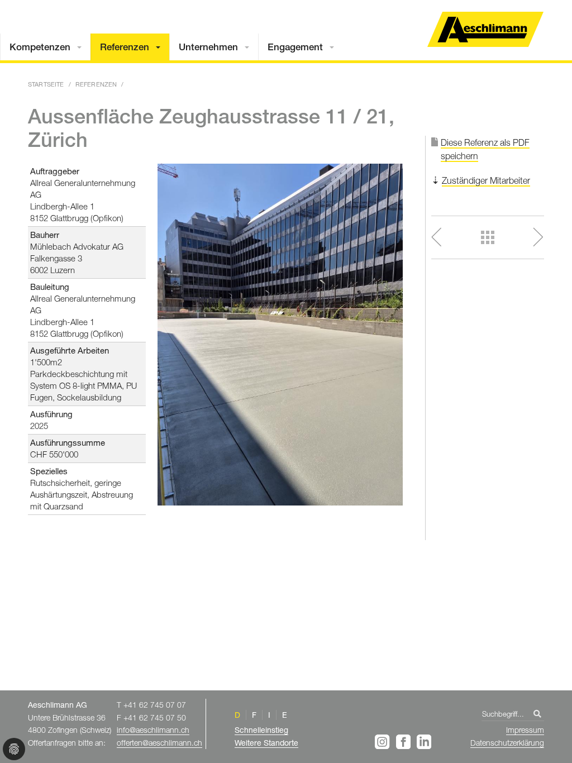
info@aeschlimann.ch (153, 730)
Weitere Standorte (266, 742)
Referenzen (124, 47)
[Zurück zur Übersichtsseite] (488, 237)
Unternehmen (208, 47)
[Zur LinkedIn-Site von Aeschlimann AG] (424, 742)
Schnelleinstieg (261, 730)
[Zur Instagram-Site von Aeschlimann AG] (384, 742)
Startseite (46, 84)
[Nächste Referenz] (524, 237)
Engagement (295, 47)
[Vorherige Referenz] (451, 237)
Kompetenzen (39, 47)
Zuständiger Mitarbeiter (486, 180)
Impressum (525, 730)
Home (485, 29)
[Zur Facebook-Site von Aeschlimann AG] (405, 742)
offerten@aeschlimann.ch (159, 742)
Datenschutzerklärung (507, 742)
